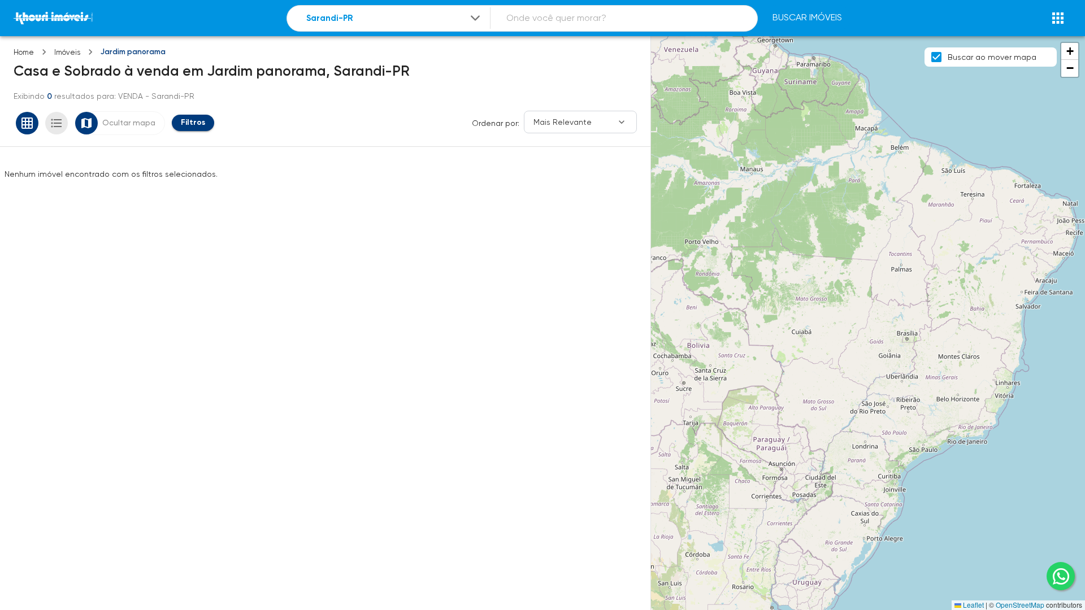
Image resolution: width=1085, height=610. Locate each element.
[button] (1069, 51)
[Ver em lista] (56, 123)
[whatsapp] (1061, 576)
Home (24, 52)
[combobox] (394, 18)
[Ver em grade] (27, 123)
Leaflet (972, 604)
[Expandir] (475, 18)
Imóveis (67, 52)
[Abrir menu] (1058, 18)
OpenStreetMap (1020, 604)
